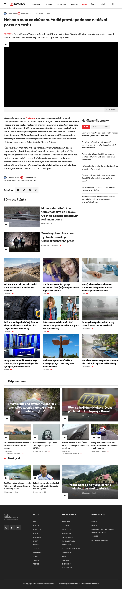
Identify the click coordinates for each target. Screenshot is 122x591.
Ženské (35, 545)
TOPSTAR (48, 4)
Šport (94, 4)
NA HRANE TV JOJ (68, 541)
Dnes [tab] (86, 127)
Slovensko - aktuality (71, 549)
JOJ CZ (35, 533)
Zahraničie (66, 552)
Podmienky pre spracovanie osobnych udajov (103, 531)
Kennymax (74, 584)
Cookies (95, 536)
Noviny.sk (66, 522)
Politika (65, 560)
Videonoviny (67, 533)
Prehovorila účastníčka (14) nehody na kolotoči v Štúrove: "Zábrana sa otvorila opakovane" (98, 157)
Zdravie (74, 4)
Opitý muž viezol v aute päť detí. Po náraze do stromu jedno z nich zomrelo (100, 134)
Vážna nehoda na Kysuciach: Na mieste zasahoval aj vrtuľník (98, 188)
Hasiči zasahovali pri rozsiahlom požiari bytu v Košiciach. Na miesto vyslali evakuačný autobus (98, 199)
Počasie (36, 564)
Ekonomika (66, 564)
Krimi (84, 4)
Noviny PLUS (67, 530)
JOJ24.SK (36, 4)
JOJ (34, 522)
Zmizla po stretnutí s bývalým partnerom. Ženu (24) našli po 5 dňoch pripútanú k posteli (99, 178)
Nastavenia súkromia (100, 540)
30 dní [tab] (105, 127)
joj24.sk (65, 526)
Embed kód (112, 109)
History (36, 560)
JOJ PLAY (36, 526)
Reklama (95, 522)
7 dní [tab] (95, 127)
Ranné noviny (67, 537)
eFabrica (95, 584)
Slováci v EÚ (67, 568)
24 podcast (62, 4)
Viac (103, 4)
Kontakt (95, 526)
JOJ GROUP (37, 537)
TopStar (36, 549)
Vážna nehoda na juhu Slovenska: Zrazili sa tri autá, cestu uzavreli (100, 167)
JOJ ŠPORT (37, 530)
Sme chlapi (37, 552)
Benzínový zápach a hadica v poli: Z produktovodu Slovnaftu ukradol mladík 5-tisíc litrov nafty (99, 145)
